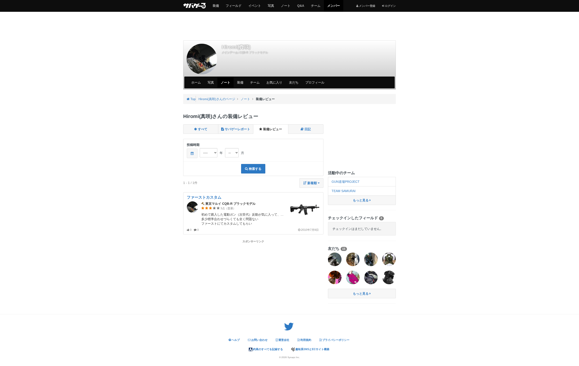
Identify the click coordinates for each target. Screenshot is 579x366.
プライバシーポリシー (335, 340)
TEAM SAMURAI (344, 191)
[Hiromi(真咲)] (202, 59)
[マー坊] (371, 259)
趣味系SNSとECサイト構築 (312, 349)
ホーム (196, 82)
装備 (215, 7)
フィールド (233, 7)
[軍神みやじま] (353, 277)
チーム (315, 7)
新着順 (312, 183)
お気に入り (274, 82)
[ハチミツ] (335, 259)
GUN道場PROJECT (346, 181)
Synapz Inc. (293, 357)
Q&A (300, 7)
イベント (254, 7)
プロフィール (314, 82)
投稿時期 (193, 145)
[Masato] (353, 259)
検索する (254, 169)
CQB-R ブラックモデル (254, 52)
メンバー (333, 7)
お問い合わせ (259, 340)
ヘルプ (235, 340)
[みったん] (389, 259)
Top (193, 99)
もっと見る (361, 200)
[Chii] (335, 277)
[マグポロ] (371, 277)
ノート (285, 7)
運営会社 (283, 340)
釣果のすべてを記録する (267, 349)
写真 (271, 7)
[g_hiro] (389, 277)
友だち (294, 82)
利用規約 (305, 340)
